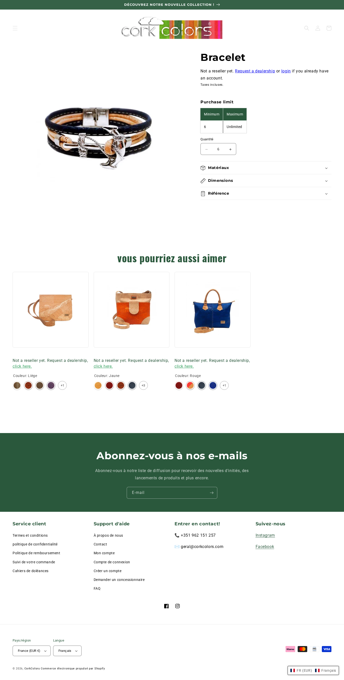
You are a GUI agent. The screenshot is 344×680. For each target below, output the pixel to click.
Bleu (213, 385)
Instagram (265, 535)
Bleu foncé (132, 385)
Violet (51, 385)
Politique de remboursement (36, 553)
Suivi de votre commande (34, 562)
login (286, 71)
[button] (15, 28)
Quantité (206, 139)
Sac (16, 354)
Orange (28, 385)
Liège (17, 385)
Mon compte (104, 553)
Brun (39, 385)
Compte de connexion (112, 562)
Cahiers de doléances (31, 571)
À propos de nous (108, 535)
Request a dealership (255, 71)
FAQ (97, 588)
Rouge (109, 385)
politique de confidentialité (35, 544)
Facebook (265, 546)
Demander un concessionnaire (119, 580)
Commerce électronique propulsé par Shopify (73, 668)
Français (65, 651)
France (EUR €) (29, 651)
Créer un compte (108, 571)
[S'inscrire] (211, 493)
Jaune (98, 385)
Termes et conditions (30, 535)
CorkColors (32, 668)
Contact (100, 544)
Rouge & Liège (190, 385)
